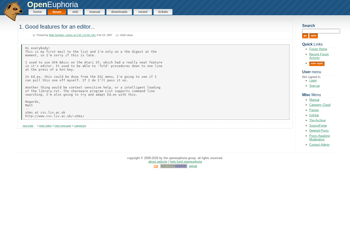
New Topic (317, 63)
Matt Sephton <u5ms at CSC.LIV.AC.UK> (72, 35)
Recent (142, 12)
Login (313, 80)
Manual (94, 12)
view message (63, 125)
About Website (157, 161)
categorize (80, 125)
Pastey (314, 110)
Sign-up (314, 86)
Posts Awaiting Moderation (319, 137)
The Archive (317, 120)
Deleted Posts (319, 130)
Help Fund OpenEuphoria (186, 161)
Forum (57, 12)
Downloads (119, 12)
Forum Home (318, 49)
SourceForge (318, 125)
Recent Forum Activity (319, 56)
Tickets (163, 12)
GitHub (314, 115)
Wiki (75, 12)
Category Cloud (319, 105)
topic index (45, 125)
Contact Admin (319, 144)
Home (37, 12)
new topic (28, 125)
